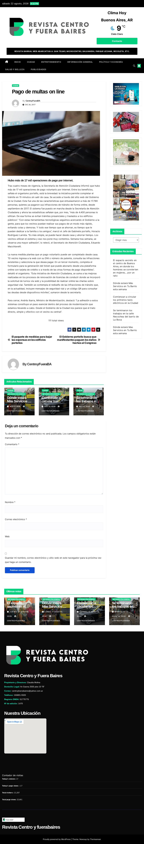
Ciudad (31, 62)
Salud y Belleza (15, 69)
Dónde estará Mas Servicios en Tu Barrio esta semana (125, 330)
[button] (134, 65)
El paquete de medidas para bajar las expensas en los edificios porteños (32, 339)
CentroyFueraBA (33, 101)
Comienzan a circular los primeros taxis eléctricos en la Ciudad (125, 299)
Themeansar (95, 839)
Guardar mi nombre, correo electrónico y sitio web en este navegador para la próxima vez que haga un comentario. (53, 559)
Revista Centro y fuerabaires (31, 827)
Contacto (117, 41)
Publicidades (38, 69)
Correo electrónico (16, 519)
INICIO (17, 62)
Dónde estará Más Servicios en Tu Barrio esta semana (125, 286)
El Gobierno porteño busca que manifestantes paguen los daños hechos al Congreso (76, 339)
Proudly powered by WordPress (57, 839)
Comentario (12, 444)
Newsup (83, 839)
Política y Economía (111, 62)
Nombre (10, 502)
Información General (80, 62)
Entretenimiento (51, 62)
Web (7, 536)
